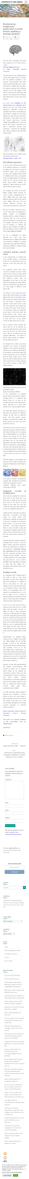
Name (6, 802)
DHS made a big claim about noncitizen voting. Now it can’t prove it (13, 1028)
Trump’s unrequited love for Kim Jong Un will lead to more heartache (14, 1120)
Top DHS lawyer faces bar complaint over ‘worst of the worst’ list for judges (12, 1128)
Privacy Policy (8, 961)
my (14, 105)
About (6, 947)
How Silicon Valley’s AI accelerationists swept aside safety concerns (14, 1102)
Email (6, 810)
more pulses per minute (14, 231)
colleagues (19, 105)
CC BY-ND (17, 392)
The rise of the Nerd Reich (12, 975)
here (12, 905)
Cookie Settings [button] (7, 1175)
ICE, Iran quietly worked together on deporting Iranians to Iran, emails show (14, 1020)
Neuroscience (9, 735)
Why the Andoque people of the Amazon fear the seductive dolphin (13, 1135)
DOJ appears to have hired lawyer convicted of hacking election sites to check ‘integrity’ (14, 1036)
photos (15, 848)
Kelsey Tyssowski (13, 69)
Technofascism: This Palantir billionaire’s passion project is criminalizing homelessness (13, 984)
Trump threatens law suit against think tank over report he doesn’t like (14, 1044)
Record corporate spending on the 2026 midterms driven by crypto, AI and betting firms (13, 1087)
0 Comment (15, 39)
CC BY (19, 158)
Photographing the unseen (12, 950)
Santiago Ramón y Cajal (10, 158)
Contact (6, 957)
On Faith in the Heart (10, 954)
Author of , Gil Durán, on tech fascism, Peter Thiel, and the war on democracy (14, 1094)
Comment (8, 779)
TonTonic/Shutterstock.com (11, 67)
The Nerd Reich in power (11, 979)
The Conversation (12, 721)
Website (7, 818)
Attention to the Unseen (12, 2)
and (24, 105)
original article (7, 723)
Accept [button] (15, 1175)
